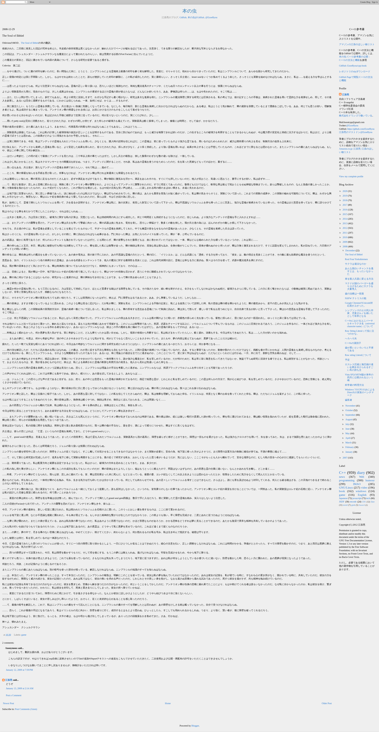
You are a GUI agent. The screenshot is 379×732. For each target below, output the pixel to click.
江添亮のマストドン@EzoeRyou (355, 132)
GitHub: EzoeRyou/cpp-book (353, 65)
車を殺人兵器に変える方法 (359, 279)
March (348, 442)
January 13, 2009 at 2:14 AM (19, 688)
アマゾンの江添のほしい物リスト (357, 44)
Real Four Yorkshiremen (356, 259)
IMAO (357, 484)
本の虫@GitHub (196, 17)
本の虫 (189, 11)
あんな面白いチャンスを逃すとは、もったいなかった (359, 271)
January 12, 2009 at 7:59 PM (19, 670)
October (349, 410)
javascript (356, 498)
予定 (347, 360)
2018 (345, 200)
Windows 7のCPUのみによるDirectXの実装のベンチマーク (360, 392)
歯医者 (348, 400)
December (350, 250)
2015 (345, 214)
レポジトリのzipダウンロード (354, 71)
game (23, 635)
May (347, 433)
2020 (345, 191)
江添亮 (8, 680)
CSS (364, 502)
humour (370, 480)
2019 (345, 195)
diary (361, 472)
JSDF (341, 501)
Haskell (362, 505)
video (364, 487)
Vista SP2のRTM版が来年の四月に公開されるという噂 (359, 377)
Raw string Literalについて (358, 355)
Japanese (343, 498)
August (349, 419)
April (348, 438)
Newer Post (8, 703)
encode (353, 501)
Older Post (327, 703)
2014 (345, 219)
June (347, 429)
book (342, 491)
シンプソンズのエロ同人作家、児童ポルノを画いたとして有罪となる (359, 313)
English (362, 494)
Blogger (195, 725)
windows (361, 491)
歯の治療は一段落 (354, 293)
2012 (345, 228)
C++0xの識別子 (353, 343)
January (349, 452)
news (342, 476)
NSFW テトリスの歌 (355, 298)
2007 (345, 457)
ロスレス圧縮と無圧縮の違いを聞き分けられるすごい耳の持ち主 (359, 367)
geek (353, 505)
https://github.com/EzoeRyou (360, 129)
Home (168, 703)
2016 (345, 209)
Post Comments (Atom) (26, 709)
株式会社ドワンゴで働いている (355, 115)
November (350, 405)
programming (347, 480)
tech (368, 498)
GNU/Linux (346, 487)
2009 (345, 242)
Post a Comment (13, 695)
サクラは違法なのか (355, 264)
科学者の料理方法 (354, 385)
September (350, 415)
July (347, 424)
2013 (345, 223)
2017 (345, 205)
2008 (345, 246)
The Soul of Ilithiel (29, 43)
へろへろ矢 (351, 338)
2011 (345, 232)
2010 (345, 237)
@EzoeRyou (211, 17)
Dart (373, 502)
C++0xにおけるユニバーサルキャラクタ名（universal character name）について (360, 323)
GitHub (183, 17)
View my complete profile (351, 176)
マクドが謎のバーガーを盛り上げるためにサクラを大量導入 (359, 286)
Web (361, 476)
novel (345, 505)
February (349, 447)
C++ (342, 472)
